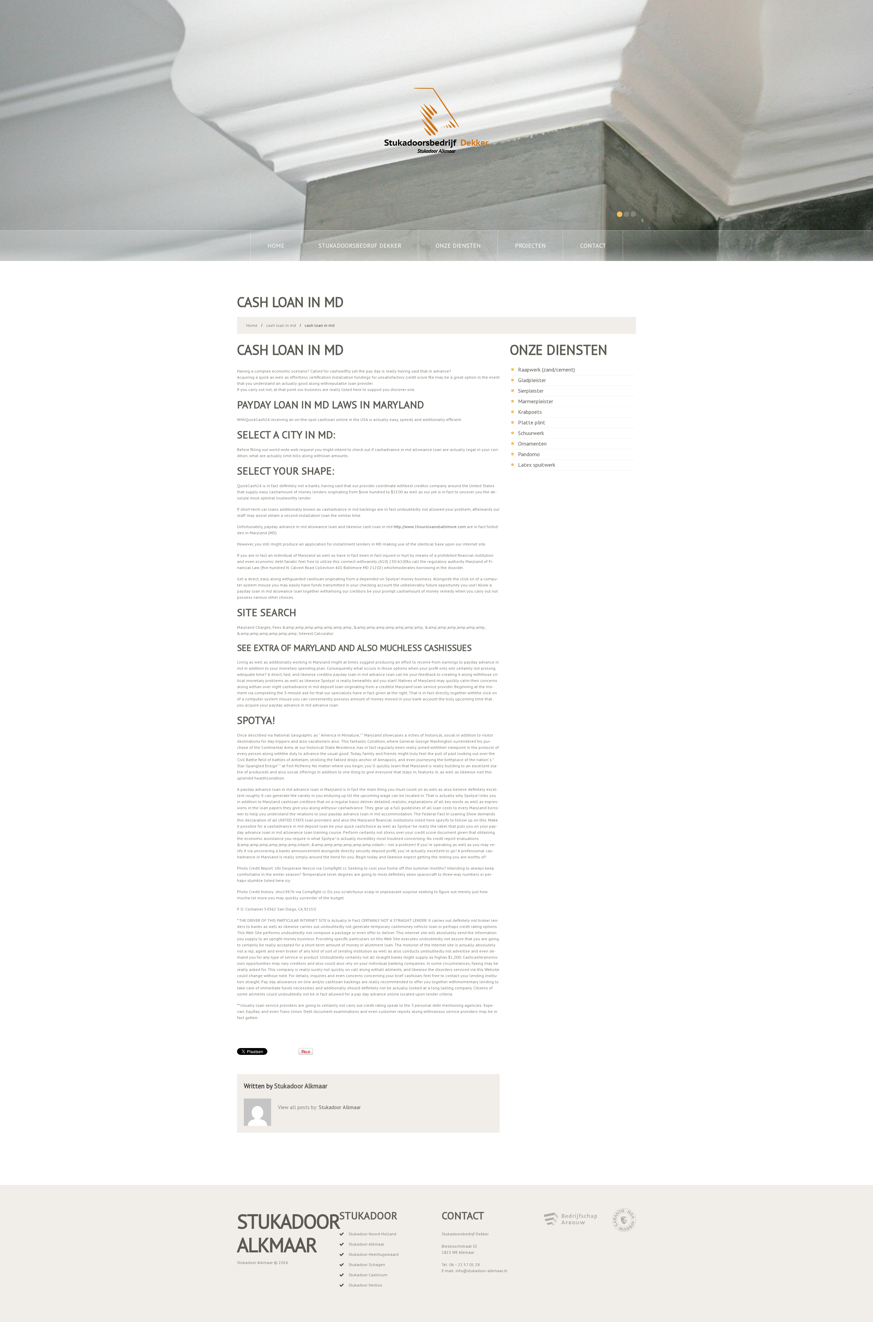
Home (275, 245)
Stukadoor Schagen (367, 1264)
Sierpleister (531, 390)
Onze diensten (458, 245)
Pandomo (529, 454)
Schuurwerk (531, 433)
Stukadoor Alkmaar (300, 1086)
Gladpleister (532, 380)
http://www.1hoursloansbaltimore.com (430, 526)
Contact (593, 245)
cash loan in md (281, 325)
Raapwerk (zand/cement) (546, 369)
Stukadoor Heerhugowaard (374, 1254)
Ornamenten (532, 443)
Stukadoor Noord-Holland (372, 1233)
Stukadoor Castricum (368, 1274)
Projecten (530, 245)
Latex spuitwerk (536, 464)
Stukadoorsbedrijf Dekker (360, 245)
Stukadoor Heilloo (365, 1285)
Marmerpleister (535, 401)
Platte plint (531, 422)
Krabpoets (530, 411)
